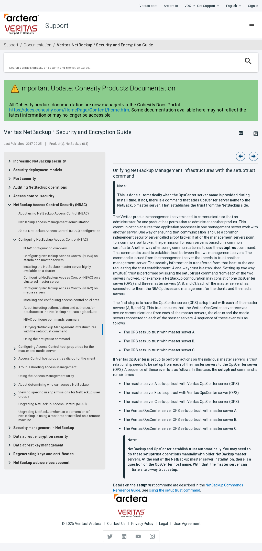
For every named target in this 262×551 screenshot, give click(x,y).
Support (11, 44)
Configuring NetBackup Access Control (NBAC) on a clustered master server (62, 280)
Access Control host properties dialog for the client (56, 358)
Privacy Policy (142, 523)
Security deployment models (37, 170)
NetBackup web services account (41, 463)
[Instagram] (152, 536)
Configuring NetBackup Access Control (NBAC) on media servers (61, 290)
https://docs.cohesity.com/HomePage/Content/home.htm (69, 110)
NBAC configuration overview (45, 248)
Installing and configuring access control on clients (61, 300)
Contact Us (116, 523)
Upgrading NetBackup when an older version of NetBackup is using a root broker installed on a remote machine (59, 416)
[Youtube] (138, 536)
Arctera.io (171, 6)
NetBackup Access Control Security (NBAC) (50, 205)
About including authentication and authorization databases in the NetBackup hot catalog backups (60, 310)
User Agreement (187, 523)
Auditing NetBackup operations (40, 187)
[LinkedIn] (124, 536)
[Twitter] (110, 536)
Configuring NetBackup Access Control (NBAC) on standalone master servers (61, 258)
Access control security (33, 196)
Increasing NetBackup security (39, 161)
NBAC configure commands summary (51, 320)
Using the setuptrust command (47, 339)
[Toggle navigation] (252, 26)
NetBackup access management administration (54, 222)
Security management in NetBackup (43, 428)
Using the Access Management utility (46, 376)
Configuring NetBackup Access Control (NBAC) (53, 240)
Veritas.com (148, 6)
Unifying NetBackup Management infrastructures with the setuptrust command (60, 329)
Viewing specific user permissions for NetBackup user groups (59, 394)
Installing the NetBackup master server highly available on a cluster (57, 269)
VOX (187, 6)
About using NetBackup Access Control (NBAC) (53, 213)
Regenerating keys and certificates (43, 454)
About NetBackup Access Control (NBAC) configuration (59, 231)
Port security (24, 179)
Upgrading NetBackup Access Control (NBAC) (52, 404)
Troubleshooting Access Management (47, 367)
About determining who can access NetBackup (53, 385)
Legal (163, 523)
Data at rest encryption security (40, 436)
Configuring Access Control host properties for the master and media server (56, 349)
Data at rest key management (38, 445)
